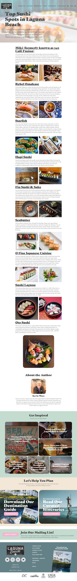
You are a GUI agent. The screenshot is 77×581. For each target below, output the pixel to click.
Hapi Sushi (23, 157)
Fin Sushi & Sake (28, 187)
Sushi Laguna (25, 285)
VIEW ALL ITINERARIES (52, 514)
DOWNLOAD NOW (11, 514)
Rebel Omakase (27, 84)
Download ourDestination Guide (61, 547)
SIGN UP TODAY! (10, 534)
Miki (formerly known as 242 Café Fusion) (37, 49)
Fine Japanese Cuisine (35, 253)
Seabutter (22, 220)
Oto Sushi (22, 322)
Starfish (21, 120)
